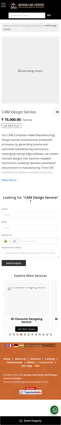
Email (4, 222)
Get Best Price (11, 125)
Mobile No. (7, 235)
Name (4, 208)
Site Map (26, 365)
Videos (31, 362)
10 (44, 335)
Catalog (50, 358)
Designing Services (32, 25)
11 (47, 335)
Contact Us (46, 362)
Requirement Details (11, 247)
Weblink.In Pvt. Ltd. (39, 382)
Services (16, 25)
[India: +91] (6, 241)
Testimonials (14, 362)
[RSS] (37, 365)
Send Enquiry (32, 420)
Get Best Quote (15, 329)
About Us (20, 358)
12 (51, 335)
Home (6, 25)
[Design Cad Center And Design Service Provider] (27, 6)
